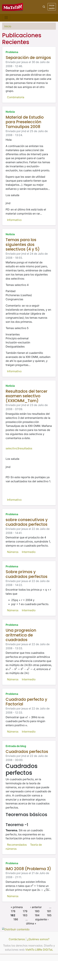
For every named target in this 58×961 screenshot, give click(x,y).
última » (31, 923)
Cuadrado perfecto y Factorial (26, 702)
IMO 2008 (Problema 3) (28, 869)
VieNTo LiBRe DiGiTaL (39, 949)
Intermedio (28, 552)
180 (37, 911)
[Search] (44, 6)
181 (49, 911)
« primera (17, 907)
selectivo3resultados (19, 448)
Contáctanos (17, 939)
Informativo (14, 220)
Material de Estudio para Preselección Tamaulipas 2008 (25, 122)
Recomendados (17, 844)
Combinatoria (15, 97)
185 (49, 915)
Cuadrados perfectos (27, 751)
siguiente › (42, 919)
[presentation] (21, 669)
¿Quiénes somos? (38, 939)
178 (13, 911)
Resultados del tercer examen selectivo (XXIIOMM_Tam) (26, 396)
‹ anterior (36, 907)
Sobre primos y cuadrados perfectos (26, 574)
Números (12, 552)
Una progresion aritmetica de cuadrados (21, 635)
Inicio (7, 26)
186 (15, 919)
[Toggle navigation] (6, 17)
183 (25, 915)
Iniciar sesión (52, 6)
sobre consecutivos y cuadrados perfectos (27, 522)
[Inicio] (12, 6)
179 (25, 911)
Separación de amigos (28, 57)
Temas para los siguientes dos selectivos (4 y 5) (23, 244)
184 (37, 915)
